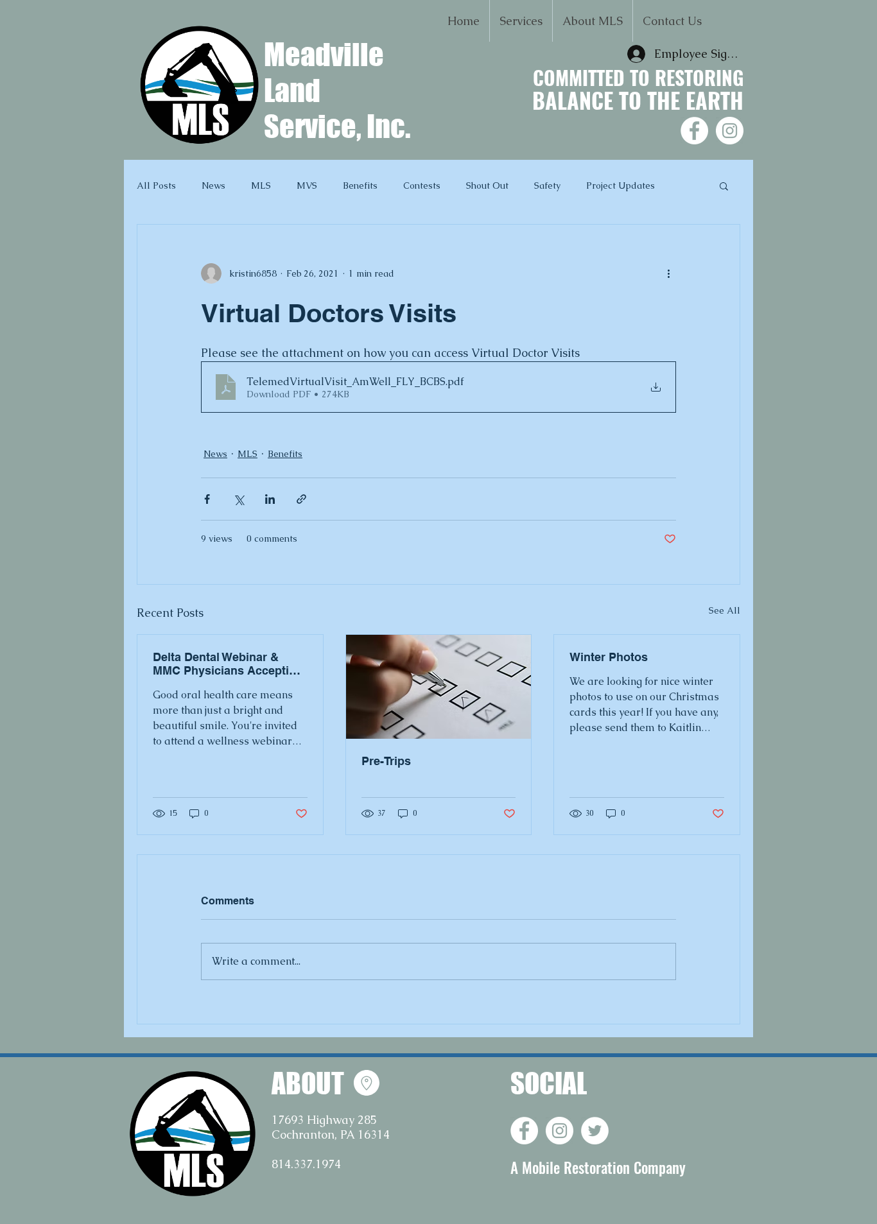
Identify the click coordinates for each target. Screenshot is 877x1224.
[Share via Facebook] (207, 499)
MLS (261, 185)
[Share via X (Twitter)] (238, 499)
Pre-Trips (386, 761)
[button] (521, 21)
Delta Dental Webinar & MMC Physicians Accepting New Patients (228, 663)
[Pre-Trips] (439, 687)
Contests (421, 185)
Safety (547, 185)
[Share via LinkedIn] (270, 499)
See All (724, 610)
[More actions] (668, 273)
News (213, 185)
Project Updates (620, 185)
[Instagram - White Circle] (729, 130)
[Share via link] (301, 499)
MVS (307, 185)
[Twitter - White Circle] (595, 1130)
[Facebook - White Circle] (694, 130)
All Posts (156, 185)
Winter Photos (608, 657)
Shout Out (487, 185)
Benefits (360, 185)
